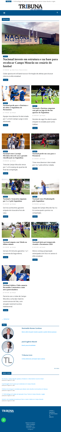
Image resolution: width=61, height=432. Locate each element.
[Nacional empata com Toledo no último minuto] (16, 229)
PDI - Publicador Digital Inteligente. (30, 427)
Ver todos (56, 368)
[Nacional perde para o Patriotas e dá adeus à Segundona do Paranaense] (16, 93)
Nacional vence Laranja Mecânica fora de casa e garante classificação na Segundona (15, 156)
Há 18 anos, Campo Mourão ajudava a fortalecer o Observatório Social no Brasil (22, 379)
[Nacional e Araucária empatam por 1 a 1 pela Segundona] (16, 186)
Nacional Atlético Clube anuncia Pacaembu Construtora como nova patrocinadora (15, 287)
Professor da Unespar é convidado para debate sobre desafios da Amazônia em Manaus (25, 389)
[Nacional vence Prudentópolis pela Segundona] (45, 186)
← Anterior (5, 319)
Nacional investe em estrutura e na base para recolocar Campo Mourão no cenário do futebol (30, 63)
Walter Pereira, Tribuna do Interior (19, 70)
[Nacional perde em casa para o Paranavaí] (45, 141)
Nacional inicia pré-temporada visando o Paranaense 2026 (43, 243)
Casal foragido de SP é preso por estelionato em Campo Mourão (18, 384)
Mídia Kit (51, 417)
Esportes (5, 56)
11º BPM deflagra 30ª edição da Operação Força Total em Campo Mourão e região (33, 1)
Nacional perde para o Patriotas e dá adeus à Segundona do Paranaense (15, 107)
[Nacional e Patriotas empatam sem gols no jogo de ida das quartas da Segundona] (45, 94)
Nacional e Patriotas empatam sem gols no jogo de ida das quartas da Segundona (43, 110)
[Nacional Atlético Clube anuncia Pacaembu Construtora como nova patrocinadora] (16, 273)
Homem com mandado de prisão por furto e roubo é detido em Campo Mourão (22, 399)
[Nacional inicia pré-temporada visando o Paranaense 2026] (45, 229)
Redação (14, 112)
